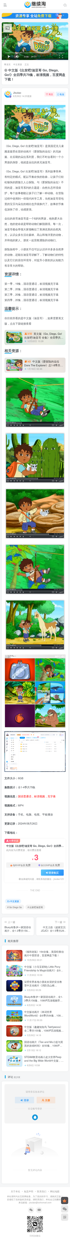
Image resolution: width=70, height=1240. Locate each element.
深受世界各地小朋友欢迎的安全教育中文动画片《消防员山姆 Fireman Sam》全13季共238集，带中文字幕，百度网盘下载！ (43, 987)
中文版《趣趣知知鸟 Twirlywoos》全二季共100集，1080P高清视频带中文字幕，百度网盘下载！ (44, 1030)
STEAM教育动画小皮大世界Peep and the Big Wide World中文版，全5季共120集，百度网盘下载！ (44, 1060)
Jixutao (17, 92)
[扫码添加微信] (64, 1208)
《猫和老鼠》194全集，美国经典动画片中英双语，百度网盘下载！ (44, 953)
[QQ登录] (35, 1117)
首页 (8, 64)
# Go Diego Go (14, 907)
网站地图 (54, 1191)
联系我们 (41, 1191)
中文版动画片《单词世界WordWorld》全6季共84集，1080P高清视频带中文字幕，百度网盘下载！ (44, 1017)
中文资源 (17, 64)
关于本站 (15, 1191)
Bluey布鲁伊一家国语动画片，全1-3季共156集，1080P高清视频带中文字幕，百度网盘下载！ (43, 1000)
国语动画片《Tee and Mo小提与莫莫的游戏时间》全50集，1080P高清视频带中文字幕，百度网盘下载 (43, 1045)
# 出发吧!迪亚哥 (35, 907)
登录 (26, 1100)
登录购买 (54, 872)
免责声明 (28, 1191)
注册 (47, 1100)
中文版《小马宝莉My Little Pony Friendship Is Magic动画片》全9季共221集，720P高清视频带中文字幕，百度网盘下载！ (43, 972)
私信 (62, 94)
